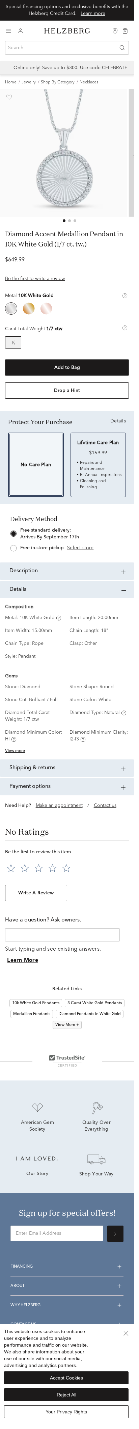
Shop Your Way (96, 1174)
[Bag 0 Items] (125, 30)
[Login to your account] (20, 31)
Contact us (105, 805)
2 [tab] (69, 220)
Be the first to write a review (35, 278)
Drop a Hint (67, 390)
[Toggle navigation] (8, 30)
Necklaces (89, 82)
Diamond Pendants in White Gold (89, 1014)
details (118, 421)
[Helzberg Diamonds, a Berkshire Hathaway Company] (67, 31)
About (17, 1286)
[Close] (126, 1333)
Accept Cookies (66, 1378)
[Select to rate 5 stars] (66, 868)
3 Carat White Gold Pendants (94, 1003)
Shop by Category (58, 82)
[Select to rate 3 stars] (39, 868)
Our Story (37, 1174)
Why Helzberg (25, 1305)
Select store (80, 547)
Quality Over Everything (97, 1126)
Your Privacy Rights (66, 1411)
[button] (125, 295)
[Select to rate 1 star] (11, 868)
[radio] (11, 308)
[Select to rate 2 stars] (25, 868)
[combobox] (67, 48)
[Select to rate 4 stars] (52, 868)
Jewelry (29, 82)
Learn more (93, 13)
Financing (21, 1267)
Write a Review (36, 893)
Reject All (66, 1394)
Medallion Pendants (31, 1014)
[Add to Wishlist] (9, 97)
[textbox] (62, 934)
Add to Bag (67, 367)
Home (11, 82)
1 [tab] (64, 220)
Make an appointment (59, 805)
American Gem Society (38, 1126)
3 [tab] (75, 220)
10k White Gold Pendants (35, 1003)
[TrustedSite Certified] (67, 1060)
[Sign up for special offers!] (115, 1234)
